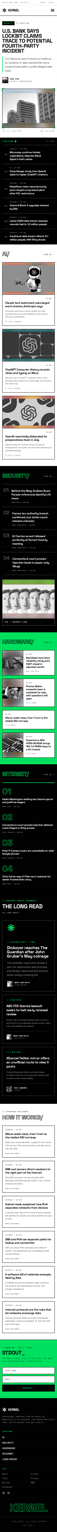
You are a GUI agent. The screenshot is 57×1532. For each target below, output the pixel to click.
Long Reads (11, 1459)
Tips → (52, 2)
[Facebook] (8, 1493)
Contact (34, 1474)
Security (9, 1442)
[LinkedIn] (3, 1493)
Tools (5, 1478)
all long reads (11, 912)
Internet (9, 1453)
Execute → (28, 1388)
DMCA (33, 1482)
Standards (7, 1487)
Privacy (34, 1478)
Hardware (10, 1448)
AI (4, 1437)
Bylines (6, 1482)
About (43, 2)
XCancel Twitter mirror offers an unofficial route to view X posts (28, 1062)
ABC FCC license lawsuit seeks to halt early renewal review (27, 1010)
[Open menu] (52, 10)
